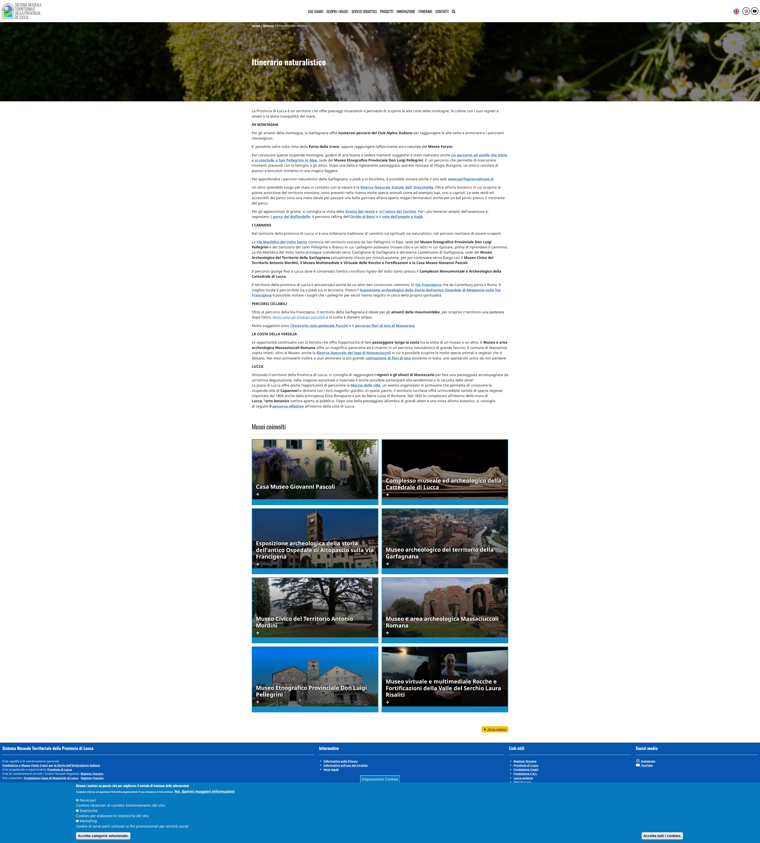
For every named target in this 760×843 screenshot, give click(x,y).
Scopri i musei (337, 11)
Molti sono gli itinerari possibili (299, 317)
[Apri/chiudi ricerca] (453, 11)
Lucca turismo (523, 778)
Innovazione (406, 11)
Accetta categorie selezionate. (103, 836)
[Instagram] (746, 11)
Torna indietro (496, 729)
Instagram (647, 761)
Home (256, 26)
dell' (397, 211)
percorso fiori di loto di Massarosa (385, 325)
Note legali (331, 769)
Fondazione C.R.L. (526, 774)
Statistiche (88, 810)
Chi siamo (315, 11)
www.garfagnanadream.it (471, 179)
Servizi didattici (364, 11)
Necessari (88, 800)
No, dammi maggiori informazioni (205, 791)
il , (290, 216)
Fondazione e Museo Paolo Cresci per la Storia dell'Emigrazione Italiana (51, 765)
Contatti (442, 11)
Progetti (386, 11)
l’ (319, 325)
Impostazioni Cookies (380, 778)
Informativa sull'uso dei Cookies (346, 765)
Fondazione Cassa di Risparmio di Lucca (51, 778)
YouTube (646, 765)
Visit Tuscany (522, 782)
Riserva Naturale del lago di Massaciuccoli (353, 352)
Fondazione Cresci (526, 769)
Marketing (88, 821)
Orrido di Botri (362, 216)
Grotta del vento (360, 211)
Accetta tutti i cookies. (662, 836)
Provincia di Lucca (59, 769)
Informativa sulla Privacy (341, 761)
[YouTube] (754, 11)
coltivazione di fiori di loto (388, 358)
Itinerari (425, 11)
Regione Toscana (92, 774)
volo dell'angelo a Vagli (402, 216)
